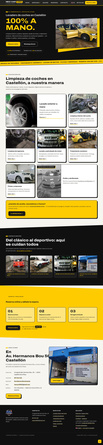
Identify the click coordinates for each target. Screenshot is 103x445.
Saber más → (74, 123)
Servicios (35, 2)
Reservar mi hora (13, 395)
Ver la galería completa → (24, 251)
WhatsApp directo (29, 44)
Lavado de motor (57, 421)
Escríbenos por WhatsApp (85, 181)
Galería (45, 2)
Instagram (84, 418)
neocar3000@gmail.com (22, 384)
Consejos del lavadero (81, 425)
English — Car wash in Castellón (85, 428)
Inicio (27, 2)
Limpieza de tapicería (58, 416)
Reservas (54, 2)
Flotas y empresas (58, 423)
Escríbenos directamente (22, 381)
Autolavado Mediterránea (88, 423)
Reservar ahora (13, 327)
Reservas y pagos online (82, 413)
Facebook (78, 418)
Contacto (64, 2)
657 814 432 (80, 2)
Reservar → (43, 117)
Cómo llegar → (57, 380)
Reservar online (91, 2)
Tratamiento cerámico (58, 418)
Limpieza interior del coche (60, 413)
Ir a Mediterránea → (17, 213)
